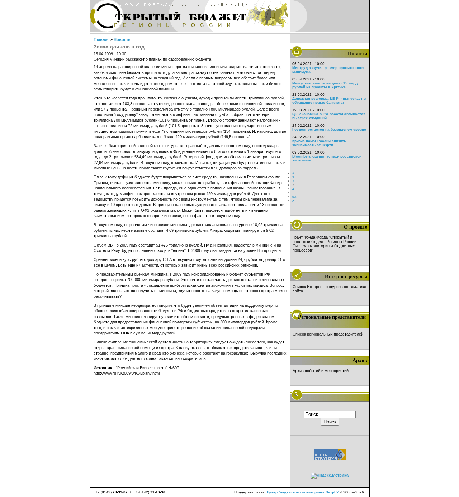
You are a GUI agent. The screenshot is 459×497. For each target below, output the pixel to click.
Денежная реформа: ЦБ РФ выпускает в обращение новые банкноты (329, 100)
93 (294, 197)
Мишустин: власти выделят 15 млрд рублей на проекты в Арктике (325, 85)
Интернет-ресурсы (346, 276)
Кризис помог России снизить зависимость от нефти (319, 143)
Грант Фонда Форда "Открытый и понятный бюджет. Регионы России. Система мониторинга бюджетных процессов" (325, 243)
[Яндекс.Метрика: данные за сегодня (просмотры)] (330, 476)
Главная (101, 39)
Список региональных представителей (328, 334)
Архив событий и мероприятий (321, 371)
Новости (122, 39)
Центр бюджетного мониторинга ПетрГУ (303, 492)
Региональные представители (332, 317)
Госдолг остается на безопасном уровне (329, 129)
